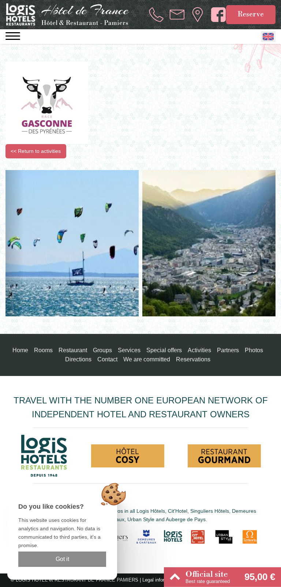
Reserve (251, 14)
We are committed (146, 359)
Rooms (43, 350)
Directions (78, 359)
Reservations (193, 359)
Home (20, 350)
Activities (199, 350)
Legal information (160, 580)
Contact (107, 359)
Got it (62, 559)
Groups (102, 350)
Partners (228, 350)
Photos (254, 350)
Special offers (164, 350)
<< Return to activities (36, 151)
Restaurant (73, 350)
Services (129, 350)
